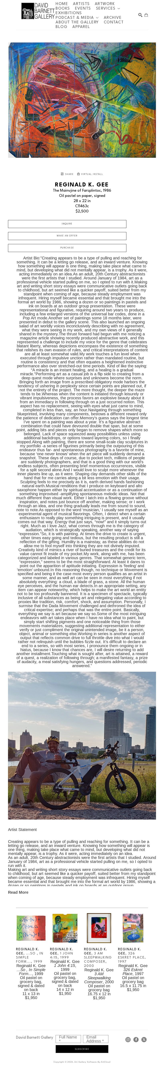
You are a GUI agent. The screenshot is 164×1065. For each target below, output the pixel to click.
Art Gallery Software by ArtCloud (92, 1062)
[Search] (140, 15)
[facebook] (136, 1039)
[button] (108, 8)
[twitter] (144, 1039)
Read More (18, 892)
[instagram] (128, 1039)
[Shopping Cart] (146, 15)
